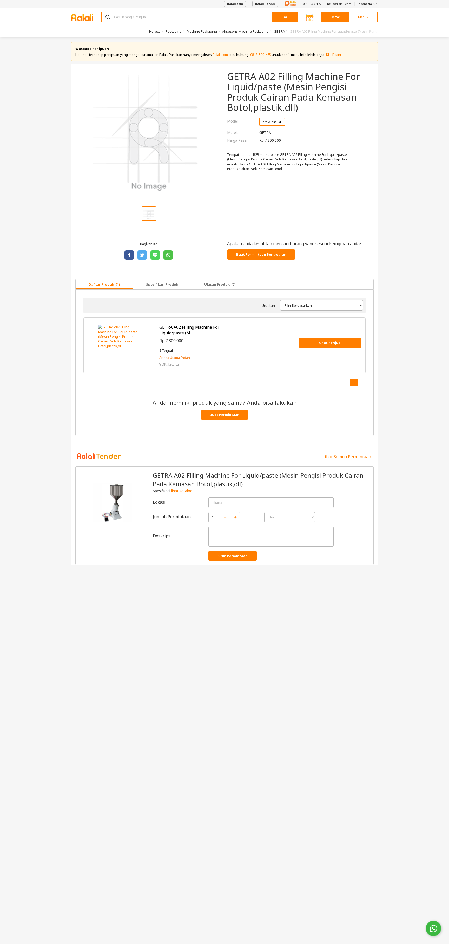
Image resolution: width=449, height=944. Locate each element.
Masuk (363, 17)
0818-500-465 (312, 4)
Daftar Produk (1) (104, 284)
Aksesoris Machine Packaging (245, 31)
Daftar (335, 17)
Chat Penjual (330, 342)
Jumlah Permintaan (172, 517)
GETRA (279, 31)
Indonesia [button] (365, 4)
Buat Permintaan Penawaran (261, 254)
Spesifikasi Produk (162, 284)
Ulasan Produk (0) (220, 284)
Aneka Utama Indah (174, 357)
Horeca (154, 31)
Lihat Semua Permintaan (346, 457)
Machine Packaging (202, 31)
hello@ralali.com (339, 4)
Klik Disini (333, 54)
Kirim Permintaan (232, 556)
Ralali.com (235, 4)
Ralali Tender (265, 4)
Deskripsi (162, 536)
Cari (284, 17)
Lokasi (159, 502)
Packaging (174, 31)
